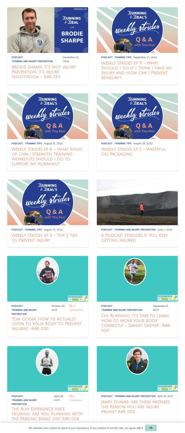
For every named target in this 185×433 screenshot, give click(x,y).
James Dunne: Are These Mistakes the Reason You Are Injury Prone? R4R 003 (135, 407)
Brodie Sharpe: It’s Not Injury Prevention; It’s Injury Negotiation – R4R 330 (44, 72)
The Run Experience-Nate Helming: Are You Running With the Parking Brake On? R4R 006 (47, 414)
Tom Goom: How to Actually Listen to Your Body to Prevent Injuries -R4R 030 (46, 324)
